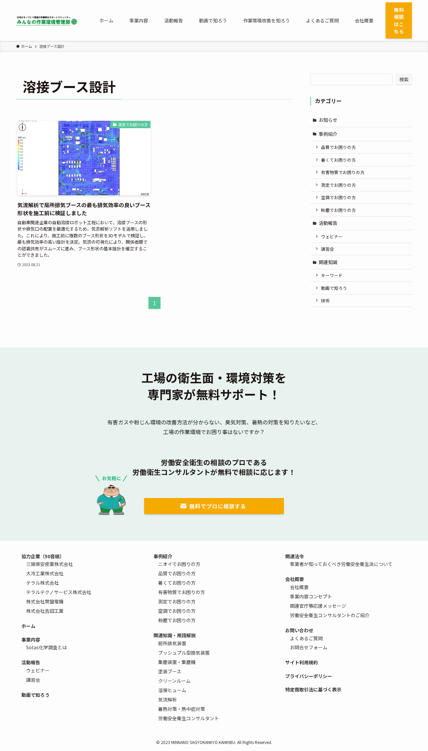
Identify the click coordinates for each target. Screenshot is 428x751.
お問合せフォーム (308, 647)
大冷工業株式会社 (45, 573)
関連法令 (294, 556)
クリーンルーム (174, 680)
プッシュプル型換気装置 (184, 652)
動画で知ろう (334, 288)
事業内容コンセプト (311, 596)
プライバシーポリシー (308, 676)
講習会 (327, 249)
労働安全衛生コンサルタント (188, 718)
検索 (404, 79)
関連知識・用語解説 (174, 635)
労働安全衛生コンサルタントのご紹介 (329, 615)
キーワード (332, 275)
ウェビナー (332, 236)
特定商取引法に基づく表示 (313, 689)
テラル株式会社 (42, 582)
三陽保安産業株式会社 (49, 564)
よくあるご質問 (306, 638)
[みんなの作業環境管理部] (47, 20)
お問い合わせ (299, 630)
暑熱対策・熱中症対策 (181, 708)
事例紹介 (328, 134)
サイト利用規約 (301, 662)
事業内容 (30, 639)
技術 (325, 300)
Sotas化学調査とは (46, 647)
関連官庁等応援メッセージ (318, 605)
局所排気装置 (172, 643)
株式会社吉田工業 (45, 610)
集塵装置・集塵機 (177, 662)
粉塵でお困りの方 (338, 210)
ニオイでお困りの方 (179, 564)
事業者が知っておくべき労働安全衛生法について (341, 564)
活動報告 (328, 223)
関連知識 (328, 262)
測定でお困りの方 (338, 185)
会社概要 (294, 579)
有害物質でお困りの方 (342, 172)
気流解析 (167, 699)
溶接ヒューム (172, 690)
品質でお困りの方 (338, 147)
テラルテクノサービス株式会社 (58, 592)
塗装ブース (169, 671)
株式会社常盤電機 (45, 601)
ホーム (28, 625)
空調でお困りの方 (338, 197)
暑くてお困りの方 (338, 160)
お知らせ (328, 119)
